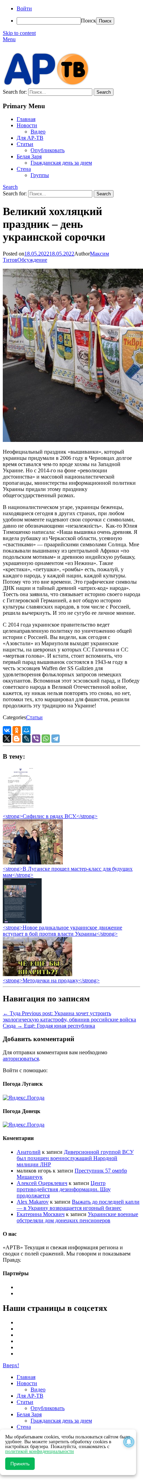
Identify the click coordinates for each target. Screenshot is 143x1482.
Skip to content (19, 33)
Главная (26, 119)
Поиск (88, 21)
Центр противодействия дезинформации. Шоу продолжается (64, 1189)
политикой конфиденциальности (39, 1451)
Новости (27, 125)
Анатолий (29, 1152)
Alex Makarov (33, 1202)
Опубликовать (48, 150)
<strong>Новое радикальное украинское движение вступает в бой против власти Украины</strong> (62, 931)
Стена (24, 169)
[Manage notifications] (128, 1441)
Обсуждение (32, 260)
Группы (40, 175)
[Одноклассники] (16, 730)
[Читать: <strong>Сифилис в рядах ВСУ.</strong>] (19, 810)
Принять (20, 1463)
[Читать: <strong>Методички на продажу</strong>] (37, 974)
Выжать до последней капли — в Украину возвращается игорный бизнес (78, 1205)
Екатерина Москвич (41, 1214)
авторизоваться (21, 1059)
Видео (38, 132)
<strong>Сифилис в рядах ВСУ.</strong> (50, 816)
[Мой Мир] (26, 730)
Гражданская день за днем (61, 163)
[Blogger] (16, 738)
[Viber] (36, 738)
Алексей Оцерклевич (42, 1183)
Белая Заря (29, 156)
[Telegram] (55, 738)
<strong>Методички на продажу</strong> (51, 980)
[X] (7, 738)
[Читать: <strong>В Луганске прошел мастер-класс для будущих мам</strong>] (33, 862)
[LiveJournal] (26, 738)
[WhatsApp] (46, 738)
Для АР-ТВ (30, 138)
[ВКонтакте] (7, 730)
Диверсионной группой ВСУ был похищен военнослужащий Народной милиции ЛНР (75, 1158)
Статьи (25, 144)
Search (10, 187)
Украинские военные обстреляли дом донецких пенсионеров (77, 1217)
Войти (24, 8)
